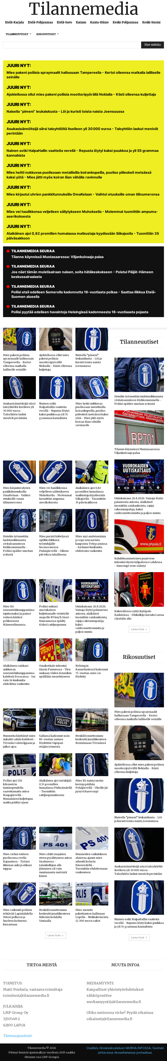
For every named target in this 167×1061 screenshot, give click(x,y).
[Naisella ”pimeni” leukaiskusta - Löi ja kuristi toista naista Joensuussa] (91, 339)
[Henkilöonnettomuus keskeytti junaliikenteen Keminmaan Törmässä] (91, 719)
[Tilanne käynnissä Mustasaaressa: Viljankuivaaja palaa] (139, 427)
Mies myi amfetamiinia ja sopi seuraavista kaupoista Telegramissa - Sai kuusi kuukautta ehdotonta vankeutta (91, 543)
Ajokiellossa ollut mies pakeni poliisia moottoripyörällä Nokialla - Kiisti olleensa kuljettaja (55, 362)
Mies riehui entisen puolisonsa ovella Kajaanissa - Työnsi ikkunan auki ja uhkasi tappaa (17, 861)
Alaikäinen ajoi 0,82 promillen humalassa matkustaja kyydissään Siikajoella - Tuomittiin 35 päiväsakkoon (90, 495)
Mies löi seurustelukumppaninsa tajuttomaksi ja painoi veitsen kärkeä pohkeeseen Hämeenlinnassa (18, 615)
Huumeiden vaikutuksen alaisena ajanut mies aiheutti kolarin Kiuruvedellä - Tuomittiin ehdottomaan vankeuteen (91, 863)
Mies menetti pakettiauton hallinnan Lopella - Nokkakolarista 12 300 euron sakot (91, 915)
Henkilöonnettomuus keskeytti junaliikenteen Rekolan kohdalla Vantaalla (54, 915)
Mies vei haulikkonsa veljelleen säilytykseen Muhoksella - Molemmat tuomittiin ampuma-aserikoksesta (55, 495)
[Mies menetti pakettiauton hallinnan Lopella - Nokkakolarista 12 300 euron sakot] (91, 894)
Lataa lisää (54, 935)
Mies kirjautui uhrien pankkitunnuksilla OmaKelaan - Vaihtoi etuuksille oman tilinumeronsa (16, 495)
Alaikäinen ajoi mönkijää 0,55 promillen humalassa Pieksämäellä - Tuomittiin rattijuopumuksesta (55, 788)
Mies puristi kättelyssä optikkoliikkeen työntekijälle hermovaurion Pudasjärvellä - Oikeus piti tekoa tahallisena (54, 545)
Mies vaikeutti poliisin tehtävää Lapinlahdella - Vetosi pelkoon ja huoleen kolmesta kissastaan (19, 917)
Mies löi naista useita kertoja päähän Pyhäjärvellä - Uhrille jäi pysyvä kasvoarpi (91, 786)
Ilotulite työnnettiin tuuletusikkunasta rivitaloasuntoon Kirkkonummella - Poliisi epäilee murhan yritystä (18, 545)
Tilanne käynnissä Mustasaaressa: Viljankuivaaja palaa (137, 451)
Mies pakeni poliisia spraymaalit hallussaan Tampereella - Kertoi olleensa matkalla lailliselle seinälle (18, 362)
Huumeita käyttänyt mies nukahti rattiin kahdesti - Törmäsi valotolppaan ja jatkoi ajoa (19, 741)
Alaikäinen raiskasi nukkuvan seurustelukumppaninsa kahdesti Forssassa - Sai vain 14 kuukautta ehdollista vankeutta (19, 674)
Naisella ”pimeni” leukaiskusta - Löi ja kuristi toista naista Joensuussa (88, 360)
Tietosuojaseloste (17, 1036)
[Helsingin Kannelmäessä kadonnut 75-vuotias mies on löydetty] (91, 649)
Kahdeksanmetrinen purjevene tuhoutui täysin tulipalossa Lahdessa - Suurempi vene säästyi (138, 562)
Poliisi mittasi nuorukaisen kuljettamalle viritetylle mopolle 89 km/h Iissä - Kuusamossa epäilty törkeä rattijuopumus (55, 615)
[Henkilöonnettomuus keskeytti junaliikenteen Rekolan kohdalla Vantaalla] (55, 894)
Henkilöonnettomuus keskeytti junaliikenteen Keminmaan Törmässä (90, 739)
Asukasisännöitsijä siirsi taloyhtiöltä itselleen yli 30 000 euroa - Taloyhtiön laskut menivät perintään (19, 411)
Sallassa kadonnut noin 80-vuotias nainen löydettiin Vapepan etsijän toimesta (54, 741)
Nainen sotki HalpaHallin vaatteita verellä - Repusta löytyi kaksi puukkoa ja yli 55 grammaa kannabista (54, 411)
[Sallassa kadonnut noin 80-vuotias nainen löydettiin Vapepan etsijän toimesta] (55, 719)
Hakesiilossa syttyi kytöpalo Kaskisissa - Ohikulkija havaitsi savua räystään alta (139, 615)
